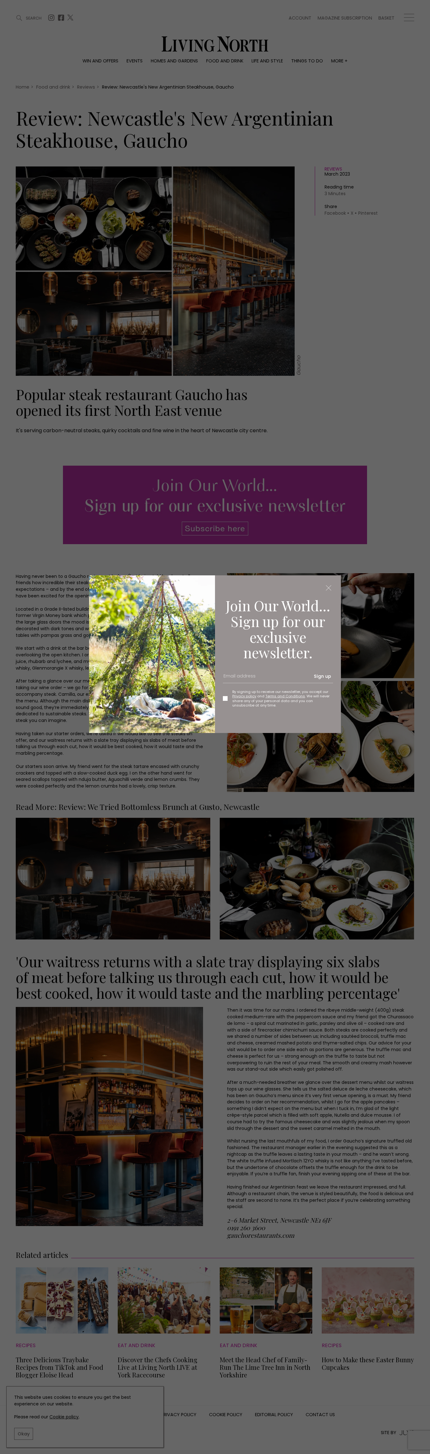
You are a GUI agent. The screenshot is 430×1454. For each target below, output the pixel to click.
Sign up (322, 676)
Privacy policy (244, 696)
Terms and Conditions (285, 696)
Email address (237, 678)
